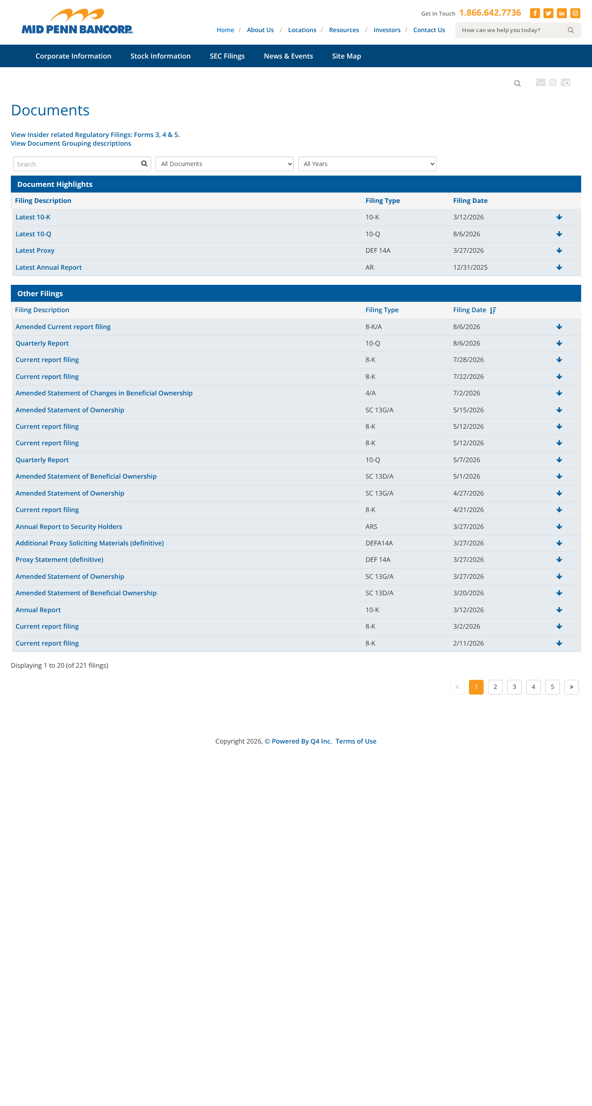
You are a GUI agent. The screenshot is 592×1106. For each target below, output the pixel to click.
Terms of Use (356, 741)
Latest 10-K (33, 217)
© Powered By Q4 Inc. (298, 741)
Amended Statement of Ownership (70, 410)
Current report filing (47, 360)
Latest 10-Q (33, 234)
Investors (387, 30)
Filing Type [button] (382, 310)
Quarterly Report (42, 343)
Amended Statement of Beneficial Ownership (86, 476)
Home (225, 30)
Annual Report (38, 610)
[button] (559, 217)
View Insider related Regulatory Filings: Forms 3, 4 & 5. (95, 135)
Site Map (346, 56)
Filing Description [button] (42, 310)
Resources (344, 30)
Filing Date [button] (470, 310)
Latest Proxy (35, 250)
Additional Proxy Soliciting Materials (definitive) (90, 543)
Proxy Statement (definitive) (59, 559)
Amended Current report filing (63, 327)
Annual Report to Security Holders (69, 526)
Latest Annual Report (49, 267)
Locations (302, 30)
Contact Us (429, 30)
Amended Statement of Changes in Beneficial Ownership (104, 393)
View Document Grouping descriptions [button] (71, 143)
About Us (260, 30)
